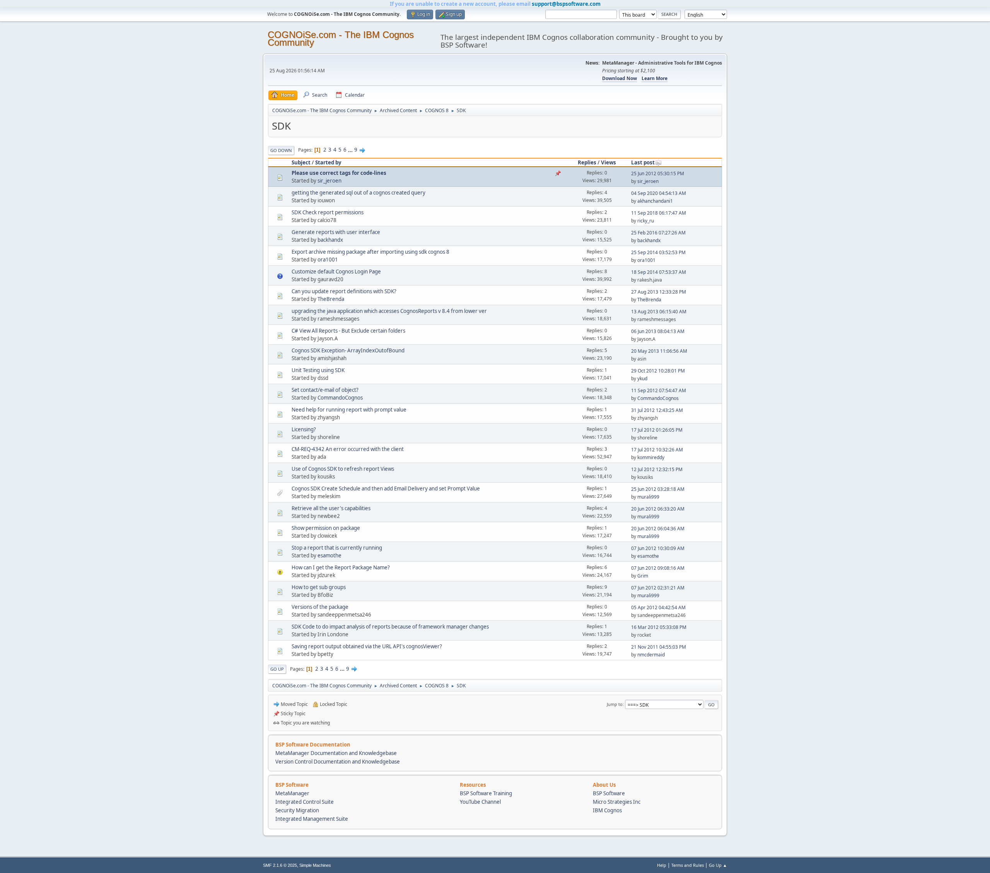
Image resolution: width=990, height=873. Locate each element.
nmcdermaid (651, 654)
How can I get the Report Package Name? (341, 567)
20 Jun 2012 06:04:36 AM (657, 528)
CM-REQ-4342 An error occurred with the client (348, 449)
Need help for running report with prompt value (349, 409)
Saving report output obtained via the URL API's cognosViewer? (367, 646)
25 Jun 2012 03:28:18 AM (657, 489)
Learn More (654, 78)
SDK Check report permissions (328, 212)
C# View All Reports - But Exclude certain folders (348, 330)
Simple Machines (315, 865)
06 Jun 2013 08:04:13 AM (657, 331)
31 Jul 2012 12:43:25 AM (657, 410)
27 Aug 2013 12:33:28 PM (658, 292)
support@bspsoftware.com (566, 3)
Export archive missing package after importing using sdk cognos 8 (370, 251)
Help (661, 865)
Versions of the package (320, 606)
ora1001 (327, 259)
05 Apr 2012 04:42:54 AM (658, 607)
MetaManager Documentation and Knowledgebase (336, 753)
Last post (643, 162)
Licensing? (304, 429)
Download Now (619, 78)
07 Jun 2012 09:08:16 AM (657, 568)
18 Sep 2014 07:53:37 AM (658, 272)
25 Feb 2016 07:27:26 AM (658, 232)
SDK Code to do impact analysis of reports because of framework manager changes (390, 626)
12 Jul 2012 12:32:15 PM (657, 469)
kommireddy (650, 457)
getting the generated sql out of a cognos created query (358, 192)
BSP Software (609, 793)
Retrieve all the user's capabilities (331, 508)
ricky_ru (645, 220)
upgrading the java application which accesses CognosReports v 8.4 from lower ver (389, 311)
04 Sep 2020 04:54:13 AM (658, 193)
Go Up (277, 669)
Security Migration (297, 810)
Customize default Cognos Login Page (336, 271)
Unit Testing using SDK (318, 370)
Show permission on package (326, 527)
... (351, 149)
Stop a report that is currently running (337, 547)
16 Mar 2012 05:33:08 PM (658, 627)
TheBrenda (330, 299)
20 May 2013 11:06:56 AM (659, 351)
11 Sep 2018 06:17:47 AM (658, 213)
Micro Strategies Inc (616, 801)
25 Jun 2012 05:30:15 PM (657, 173)
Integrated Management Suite (311, 818)
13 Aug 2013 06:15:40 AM (658, 311)
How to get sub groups (319, 587)
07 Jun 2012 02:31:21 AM (657, 587)
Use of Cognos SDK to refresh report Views (343, 468)
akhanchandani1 (655, 201)
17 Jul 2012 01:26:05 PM (657, 430)
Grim (642, 575)
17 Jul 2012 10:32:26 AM (657, 449)
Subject (301, 162)
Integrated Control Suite (304, 801)
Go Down (281, 150)
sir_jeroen (329, 180)
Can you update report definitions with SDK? (344, 291)
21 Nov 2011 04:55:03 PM (658, 647)
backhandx (330, 239)
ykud (642, 378)
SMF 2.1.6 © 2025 (280, 865)
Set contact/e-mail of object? (325, 389)
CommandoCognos (340, 397)
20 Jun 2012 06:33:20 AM (657, 509)
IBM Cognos (607, 810)
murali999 (648, 497)
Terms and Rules (687, 865)
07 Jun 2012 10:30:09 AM (657, 548)
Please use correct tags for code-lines (339, 172)
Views (608, 162)
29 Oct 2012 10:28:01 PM (658, 370)
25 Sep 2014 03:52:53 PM (658, 252)
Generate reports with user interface (336, 232)
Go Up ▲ (718, 865)
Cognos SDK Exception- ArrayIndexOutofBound (348, 350)
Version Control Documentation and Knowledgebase (337, 761)
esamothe (329, 555)
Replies (587, 162)
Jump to (615, 704)
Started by (328, 162)
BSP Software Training (486, 793)
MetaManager (292, 793)
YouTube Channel (480, 801)
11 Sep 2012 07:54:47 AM (658, 390)
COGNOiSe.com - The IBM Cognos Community (341, 38)
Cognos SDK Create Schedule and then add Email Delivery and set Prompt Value (386, 488)
